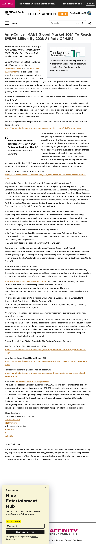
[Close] (46, 488)
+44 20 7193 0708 (12, 419)
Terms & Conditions (73, 540)
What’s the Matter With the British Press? (32, 3)
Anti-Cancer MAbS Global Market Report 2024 (25, 281)
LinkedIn (9, 436)
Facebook (9, 429)
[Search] (77, 23)
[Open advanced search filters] (83, 23)
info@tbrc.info (11, 423)
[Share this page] (89, 23)
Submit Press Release (53, 540)
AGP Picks (7, 4)
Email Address (13, 521)
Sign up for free (25, 531)
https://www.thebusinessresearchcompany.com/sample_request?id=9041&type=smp (43, 128)
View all (90, 3)
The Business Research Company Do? (32, 381)
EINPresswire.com (14, 68)
